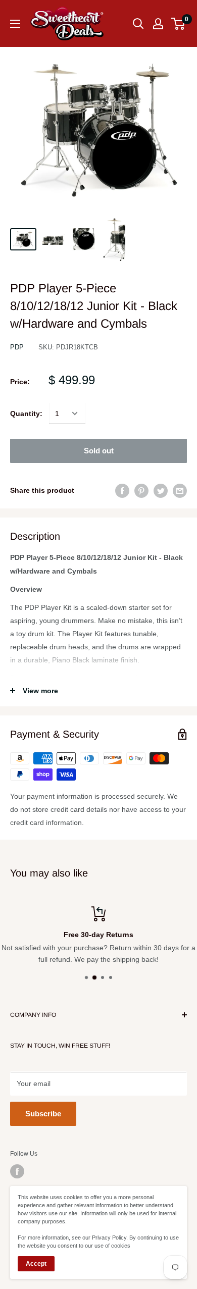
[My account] (158, 23)
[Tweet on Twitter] (161, 490)
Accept (36, 1263)
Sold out (99, 450)
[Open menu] (15, 24)
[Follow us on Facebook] (17, 1171)
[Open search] (138, 23)
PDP (17, 347)
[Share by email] (180, 490)
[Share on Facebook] (122, 490)
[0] (178, 24)
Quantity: (26, 413)
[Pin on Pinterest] (141, 490)
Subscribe (43, 1113)
